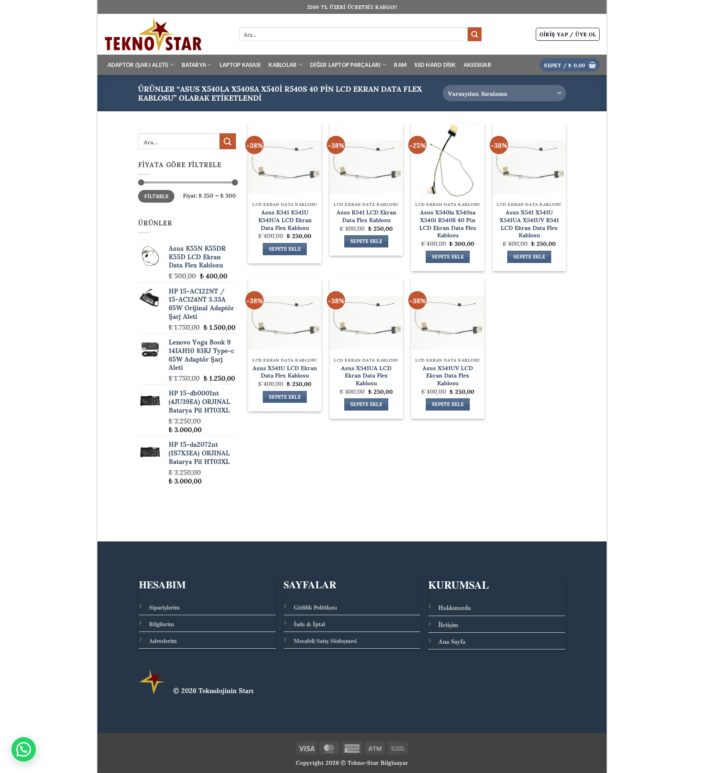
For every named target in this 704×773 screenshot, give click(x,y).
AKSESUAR (477, 65)
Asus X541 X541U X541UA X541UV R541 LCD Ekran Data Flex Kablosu (529, 223)
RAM (400, 65)
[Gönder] (475, 34)
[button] (568, 34)
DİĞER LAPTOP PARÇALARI (345, 65)
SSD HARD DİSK (434, 65)
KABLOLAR (282, 65)
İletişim (448, 624)
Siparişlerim (164, 607)
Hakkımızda (454, 607)
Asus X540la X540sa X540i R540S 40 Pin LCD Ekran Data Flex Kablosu (447, 223)
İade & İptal (309, 624)
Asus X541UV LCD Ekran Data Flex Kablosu (447, 375)
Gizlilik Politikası (315, 607)
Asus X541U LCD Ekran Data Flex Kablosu (285, 371)
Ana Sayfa (452, 641)
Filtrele (156, 196)
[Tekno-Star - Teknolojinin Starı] (165, 34)
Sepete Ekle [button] (285, 249)
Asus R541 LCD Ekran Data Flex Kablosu (366, 215)
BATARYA (194, 65)
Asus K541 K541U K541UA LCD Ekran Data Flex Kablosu (285, 219)
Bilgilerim (161, 624)
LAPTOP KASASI (240, 65)
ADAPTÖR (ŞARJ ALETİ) (138, 65)
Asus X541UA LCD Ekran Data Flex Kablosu (366, 375)
